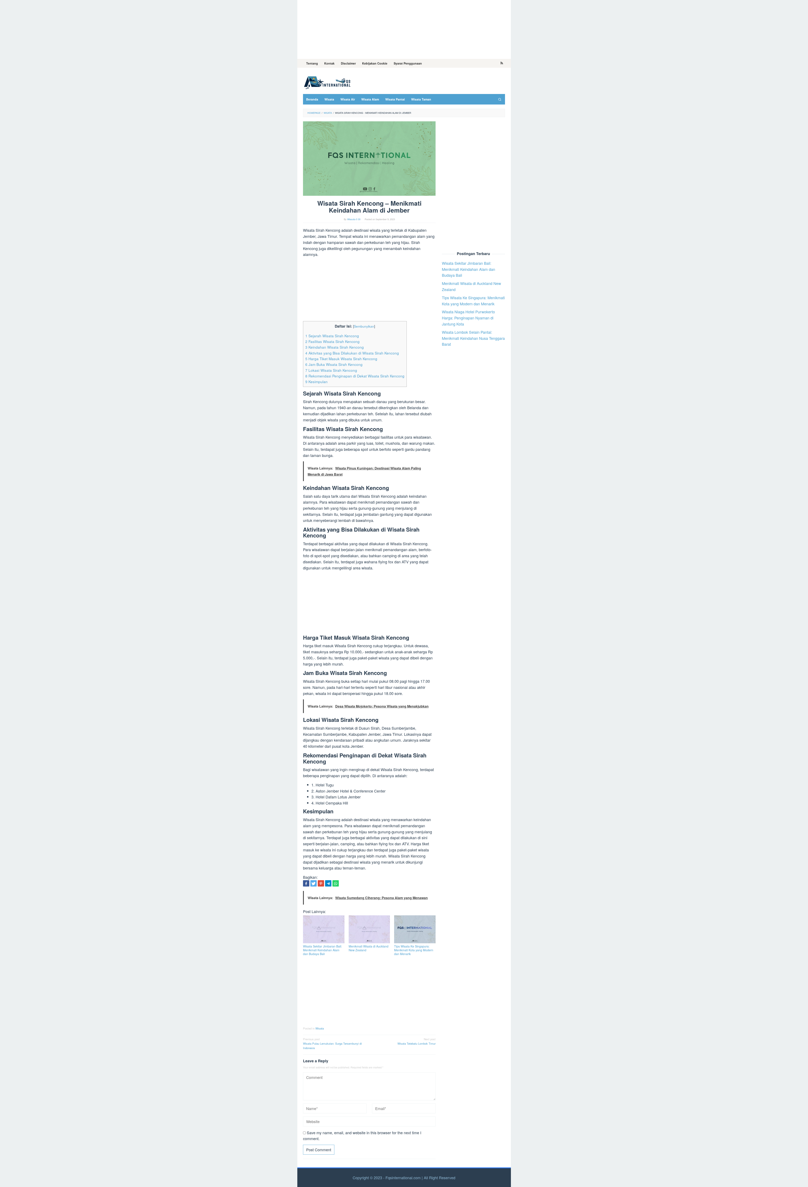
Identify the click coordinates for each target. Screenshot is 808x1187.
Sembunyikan (364, 326)
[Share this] (306, 883)
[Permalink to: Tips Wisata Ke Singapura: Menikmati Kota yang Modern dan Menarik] (415, 929)
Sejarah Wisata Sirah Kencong (332, 335)
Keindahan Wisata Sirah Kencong (334, 347)
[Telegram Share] (328, 883)
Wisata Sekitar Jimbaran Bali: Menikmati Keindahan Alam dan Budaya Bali (322, 950)
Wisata (319, 1028)
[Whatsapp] (335, 883)
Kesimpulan (316, 381)
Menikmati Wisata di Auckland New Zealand (368, 948)
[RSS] (501, 63)
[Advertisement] (404, 29)
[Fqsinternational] (327, 82)
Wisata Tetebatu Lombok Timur (416, 1041)
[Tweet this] (313, 883)
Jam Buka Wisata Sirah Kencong (334, 364)
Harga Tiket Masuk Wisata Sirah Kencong (341, 358)
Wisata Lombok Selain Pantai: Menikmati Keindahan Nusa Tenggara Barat (473, 338)
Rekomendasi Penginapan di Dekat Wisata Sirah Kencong (354, 375)
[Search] (499, 99)
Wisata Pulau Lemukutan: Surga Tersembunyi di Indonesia (332, 1043)
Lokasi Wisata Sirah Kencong (331, 370)
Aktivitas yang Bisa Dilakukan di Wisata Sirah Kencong (352, 353)
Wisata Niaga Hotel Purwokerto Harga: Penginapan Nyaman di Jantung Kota (468, 318)
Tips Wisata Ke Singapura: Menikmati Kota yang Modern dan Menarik (413, 950)
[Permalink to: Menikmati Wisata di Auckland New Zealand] (369, 929)
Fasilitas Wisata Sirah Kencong (332, 341)
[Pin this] (321, 883)
